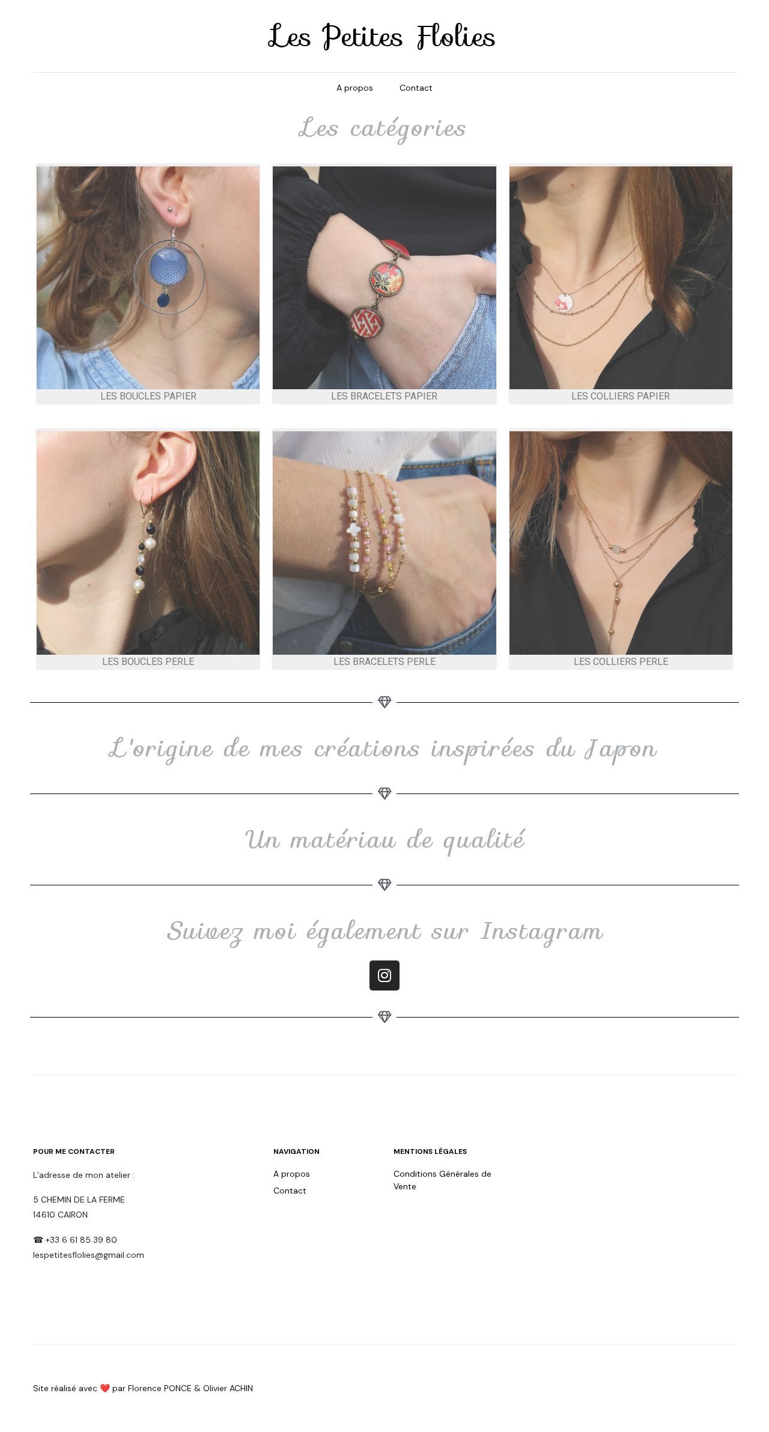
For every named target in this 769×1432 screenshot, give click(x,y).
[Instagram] (384, 975)
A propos (354, 87)
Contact (416, 87)
